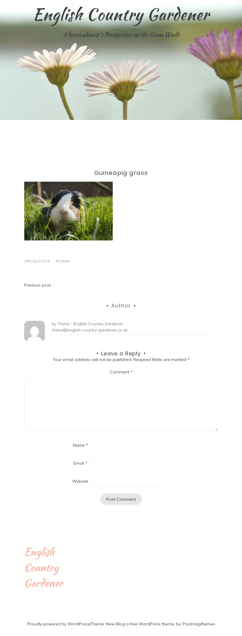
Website (80, 481)
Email (80, 463)
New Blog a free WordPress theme (140, 624)
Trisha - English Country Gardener (90, 323)
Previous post (37, 285)
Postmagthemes (199, 624)
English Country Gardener (121, 14)
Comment (121, 372)
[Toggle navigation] (6, 140)
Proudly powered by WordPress (58, 624)
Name (80, 445)
